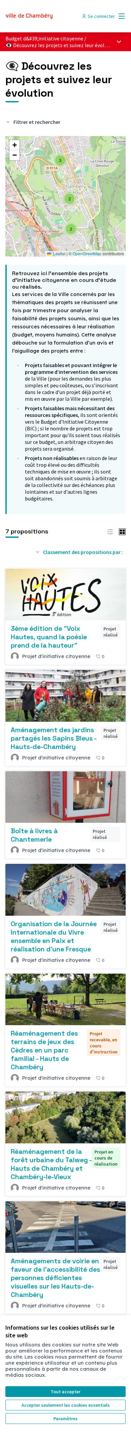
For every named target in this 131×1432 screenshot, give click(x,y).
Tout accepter (65, 1392)
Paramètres (65, 1418)
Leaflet (59, 253)
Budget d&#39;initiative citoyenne (44, 38)
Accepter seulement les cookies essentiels (65, 1405)
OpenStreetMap (87, 253)
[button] (71, 229)
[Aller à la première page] (49, 16)
